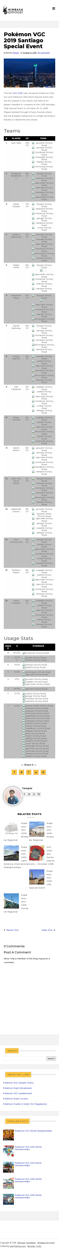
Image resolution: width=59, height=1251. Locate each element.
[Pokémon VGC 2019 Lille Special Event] (36, 877)
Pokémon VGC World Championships (33, 1131)
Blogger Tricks (34, 1246)
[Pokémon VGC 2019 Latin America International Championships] (11, 853)
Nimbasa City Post (45, 1243)
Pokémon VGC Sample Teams (18, 1082)
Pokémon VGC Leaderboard (17, 1093)
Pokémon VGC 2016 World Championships (28, 1180)
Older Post (47, 930)
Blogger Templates (27, 1243)
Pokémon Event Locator (15, 1098)
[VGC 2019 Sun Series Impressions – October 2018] (36, 853)
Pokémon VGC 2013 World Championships (28, 1164)
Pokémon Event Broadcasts (17, 1088)
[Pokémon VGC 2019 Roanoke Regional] (36, 829)
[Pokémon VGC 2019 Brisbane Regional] (11, 829)
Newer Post (12, 930)
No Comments (44, 53)
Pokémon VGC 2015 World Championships (28, 1196)
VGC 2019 (18, 93)
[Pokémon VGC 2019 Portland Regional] (11, 900)
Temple (16, 53)
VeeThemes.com (18, 1246)
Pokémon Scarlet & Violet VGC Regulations (25, 1104)
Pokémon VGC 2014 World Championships (28, 1148)
